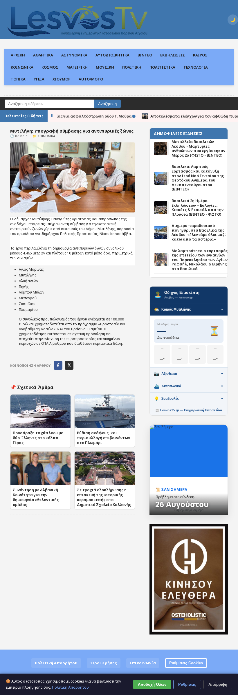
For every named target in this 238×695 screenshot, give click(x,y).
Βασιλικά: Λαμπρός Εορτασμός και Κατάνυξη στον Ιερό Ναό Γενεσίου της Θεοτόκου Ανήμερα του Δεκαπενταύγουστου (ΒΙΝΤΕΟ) (198, 178)
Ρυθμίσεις (187, 684)
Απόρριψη (217, 684)
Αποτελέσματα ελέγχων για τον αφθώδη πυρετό (174, 115)
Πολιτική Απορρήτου (56, 662)
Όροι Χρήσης (103, 662)
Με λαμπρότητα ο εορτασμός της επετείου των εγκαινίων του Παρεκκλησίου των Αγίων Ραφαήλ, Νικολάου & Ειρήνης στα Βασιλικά (200, 260)
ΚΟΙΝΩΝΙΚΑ (22, 67)
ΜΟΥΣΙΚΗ (105, 67)
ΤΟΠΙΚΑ (18, 79)
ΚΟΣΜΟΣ (50, 67)
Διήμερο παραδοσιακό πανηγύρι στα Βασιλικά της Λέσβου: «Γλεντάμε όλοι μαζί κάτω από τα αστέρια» (199, 232)
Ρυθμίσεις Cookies (186, 663)
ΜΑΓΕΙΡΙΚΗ (77, 67)
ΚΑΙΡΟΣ (200, 55)
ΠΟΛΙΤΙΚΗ (131, 67)
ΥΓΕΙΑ (39, 79)
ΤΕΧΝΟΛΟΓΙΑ (195, 67)
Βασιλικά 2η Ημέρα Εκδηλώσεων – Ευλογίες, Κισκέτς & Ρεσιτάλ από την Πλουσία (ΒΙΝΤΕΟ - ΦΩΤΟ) (197, 208)
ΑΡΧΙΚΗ (18, 55)
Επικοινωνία (143, 662)
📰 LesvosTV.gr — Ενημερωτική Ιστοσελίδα (188, 410)
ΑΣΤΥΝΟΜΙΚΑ (74, 55)
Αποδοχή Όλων (152, 684)
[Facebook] (58, 365)
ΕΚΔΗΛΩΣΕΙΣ (172, 55)
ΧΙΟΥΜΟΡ (62, 79)
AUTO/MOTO (91, 79)
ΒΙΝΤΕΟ (145, 55)
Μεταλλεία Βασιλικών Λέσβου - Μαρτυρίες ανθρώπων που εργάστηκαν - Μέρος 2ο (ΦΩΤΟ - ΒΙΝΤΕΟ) (200, 148)
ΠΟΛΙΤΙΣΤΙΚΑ (162, 67)
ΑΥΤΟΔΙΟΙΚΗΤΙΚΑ (112, 55)
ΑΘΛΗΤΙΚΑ (43, 55)
